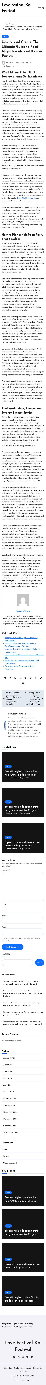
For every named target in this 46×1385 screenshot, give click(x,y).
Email (4, 916)
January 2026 (9, 1105)
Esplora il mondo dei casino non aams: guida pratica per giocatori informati (22, 845)
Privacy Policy (29, 1376)
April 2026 (8, 1085)
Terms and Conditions (23, 1381)
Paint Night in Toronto (26, 198)
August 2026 (9, 1058)
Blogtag (36, 1368)
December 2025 (10, 1112)
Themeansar (23, 1371)
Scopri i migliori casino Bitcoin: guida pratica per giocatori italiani (23, 1013)
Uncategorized (10, 1163)
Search (6, 954)
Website (5, 927)
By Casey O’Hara (12, 62)
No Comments (8, 66)
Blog (5, 36)
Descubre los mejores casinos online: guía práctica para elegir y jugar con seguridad (22, 1023)
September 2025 (10, 1133)
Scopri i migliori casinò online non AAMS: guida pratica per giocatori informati (21, 775)
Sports (6, 1156)
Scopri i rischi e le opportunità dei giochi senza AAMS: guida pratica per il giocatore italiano (22, 810)
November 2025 (10, 1119)
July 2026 (7, 1065)
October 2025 (9, 1126)
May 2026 (7, 1078)
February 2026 (9, 1099)
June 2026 (7, 1072)
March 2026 (8, 1092)
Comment (6, 870)
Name (4, 904)
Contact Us (16, 1376)
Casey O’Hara (18, 714)
